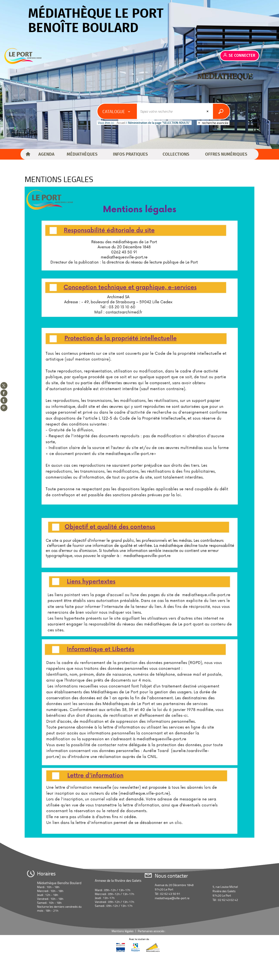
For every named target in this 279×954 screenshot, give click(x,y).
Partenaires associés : (152, 931)
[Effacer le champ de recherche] (208, 111)
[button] (46, 154)
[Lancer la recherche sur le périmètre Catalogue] (221, 111)
